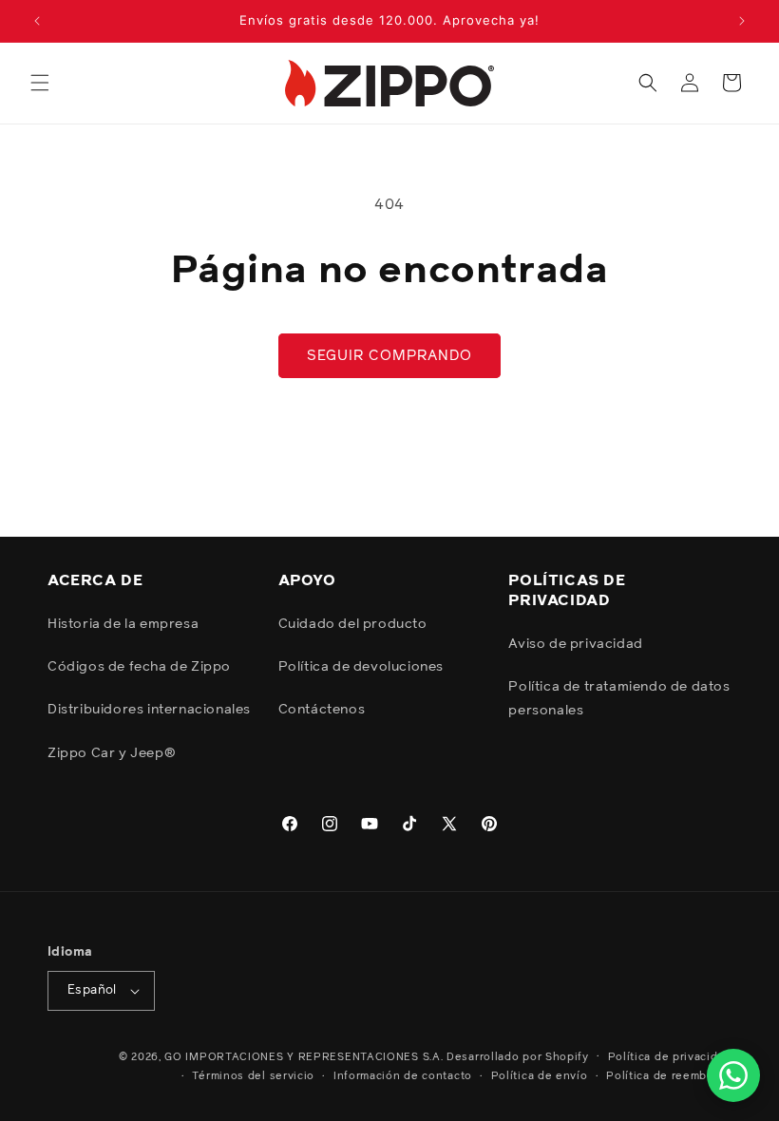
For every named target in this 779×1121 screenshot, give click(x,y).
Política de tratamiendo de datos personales (619, 698)
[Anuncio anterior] (37, 21)
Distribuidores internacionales (149, 709)
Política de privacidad (670, 1057)
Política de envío (539, 1076)
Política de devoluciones (361, 667)
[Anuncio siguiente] (742, 21)
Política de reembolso (669, 1076)
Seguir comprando (389, 356)
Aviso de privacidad (575, 644)
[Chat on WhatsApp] (733, 1075)
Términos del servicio (253, 1076)
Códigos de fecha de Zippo (139, 667)
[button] (40, 83)
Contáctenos (322, 709)
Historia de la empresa (123, 624)
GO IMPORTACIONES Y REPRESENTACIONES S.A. (303, 1057)
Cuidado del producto (353, 624)
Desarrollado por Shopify (517, 1057)
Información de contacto (402, 1076)
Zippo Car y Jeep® (112, 753)
